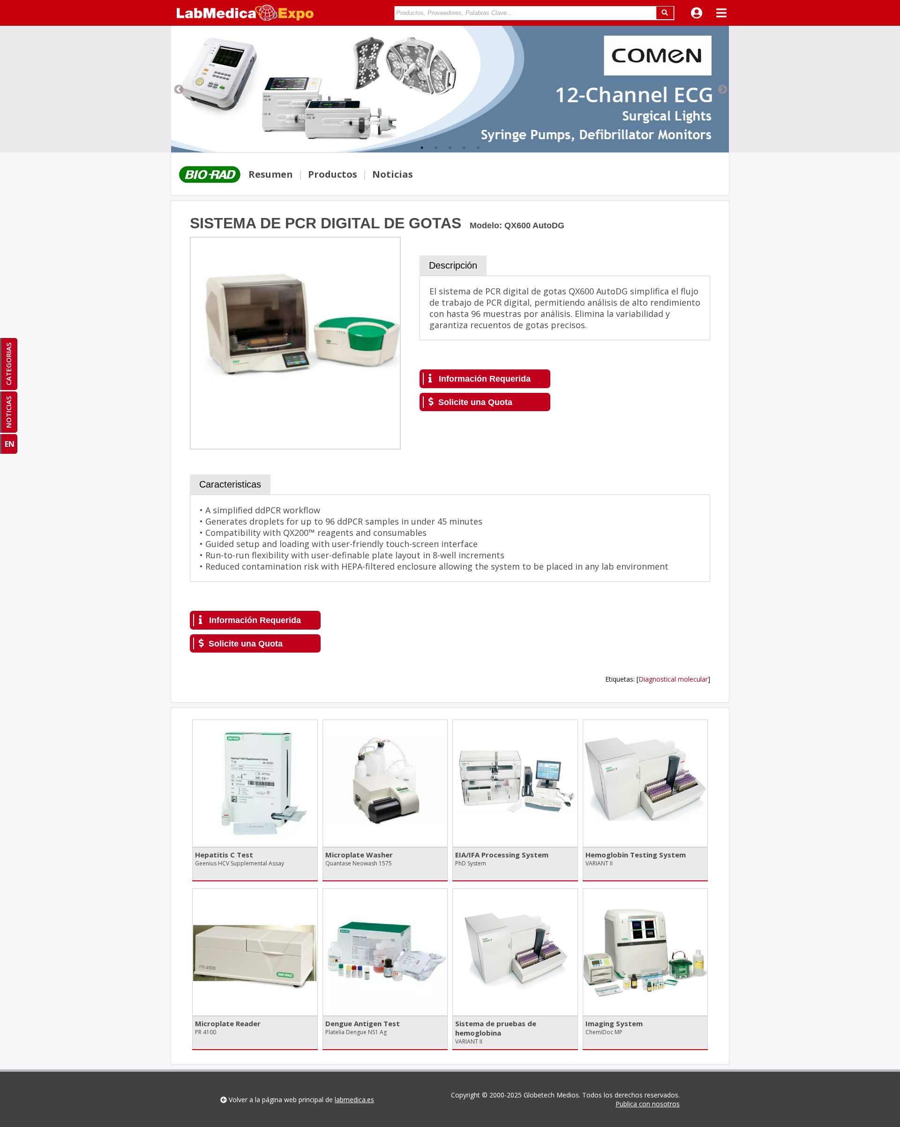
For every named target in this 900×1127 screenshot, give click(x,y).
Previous (178, 89)
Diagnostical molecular (673, 679)
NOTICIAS (8, 412)
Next (722, 89)
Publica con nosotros (647, 1103)
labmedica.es (354, 1099)
